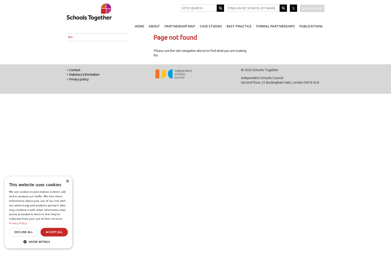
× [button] (67, 181)
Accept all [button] (54, 232)
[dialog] (38, 212)
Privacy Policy (18, 223)
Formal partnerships (275, 26)
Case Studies (211, 26)
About (154, 26)
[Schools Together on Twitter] (294, 10)
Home (139, 26)
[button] (38, 241)
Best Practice (239, 26)
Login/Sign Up (312, 8)
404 (70, 37)
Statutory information (84, 74)
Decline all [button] (23, 232)
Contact (74, 70)
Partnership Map (180, 26)
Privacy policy (79, 79)
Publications (311, 26)
